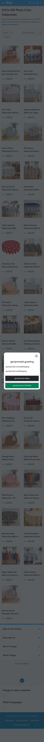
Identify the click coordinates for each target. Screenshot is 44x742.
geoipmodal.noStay (22, 378)
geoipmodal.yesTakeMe (22, 385)
